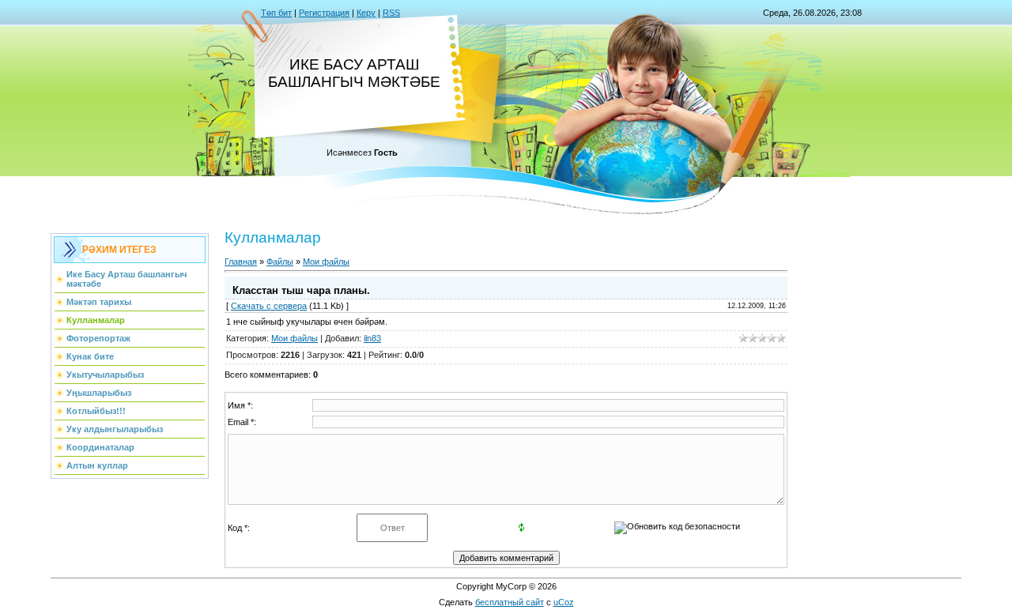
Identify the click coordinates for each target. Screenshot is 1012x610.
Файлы (279, 261)
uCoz (563, 602)
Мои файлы (326, 261)
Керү (366, 12)
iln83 (372, 338)
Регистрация (324, 12)
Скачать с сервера (269, 306)
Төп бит (276, 12)
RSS (391, 12)
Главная (241, 261)
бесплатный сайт (509, 602)
